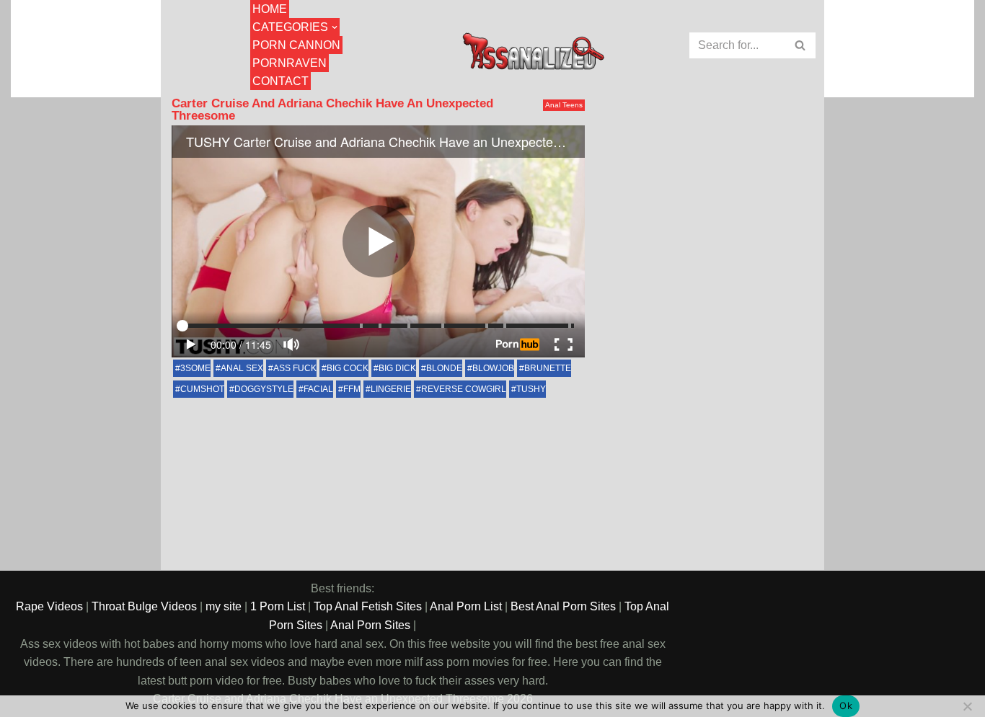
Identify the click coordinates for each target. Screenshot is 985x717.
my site (224, 606)
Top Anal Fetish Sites (368, 606)
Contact (280, 81)
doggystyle (263, 389)
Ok (845, 705)
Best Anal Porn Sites (563, 606)
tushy (531, 389)
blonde (444, 368)
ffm (352, 389)
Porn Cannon (296, 45)
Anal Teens (564, 105)
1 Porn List (277, 606)
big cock (347, 368)
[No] (967, 706)
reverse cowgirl (463, 389)
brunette (547, 368)
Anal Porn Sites (370, 625)
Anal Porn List (466, 606)
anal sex (242, 368)
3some (195, 368)
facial (318, 389)
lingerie (391, 389)
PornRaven (289, 63)
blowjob (493, 368)
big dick (397, 368)
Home (269, 9)
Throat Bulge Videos (144, 606)
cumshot (202, 389)
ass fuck (295, 368)
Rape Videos (49, 606)
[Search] (801, 45)
